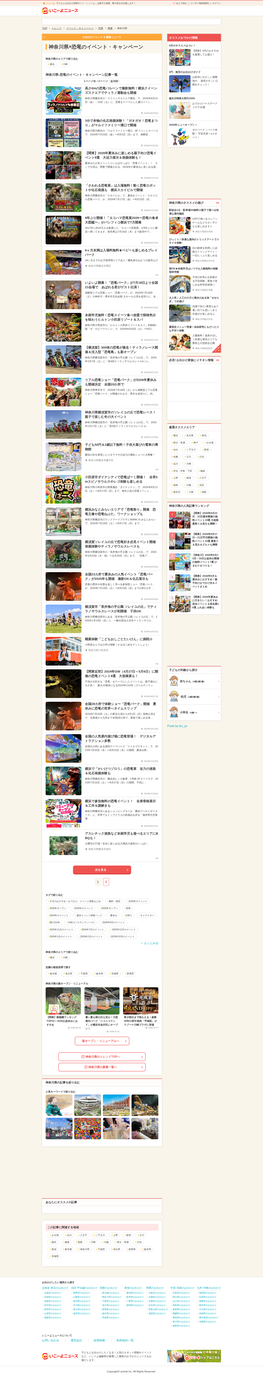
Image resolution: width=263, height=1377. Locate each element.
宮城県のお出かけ (52, 1297)
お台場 (55, 1235)
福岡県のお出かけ (207, 1293)
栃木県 (147, 1249)
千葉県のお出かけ (110, 1301)
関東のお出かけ (109, 1287)
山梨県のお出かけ (81, 1297)
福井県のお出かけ (81, 1313)
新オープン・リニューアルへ (100, 1040)
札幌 (175, 456)
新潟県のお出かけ (81, 1301)
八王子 (83, 1235)
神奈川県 (84, 1249)
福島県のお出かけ (52, 1317)
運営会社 (76, 1340)
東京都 (68, 1249)
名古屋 (189, 435)
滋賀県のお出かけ (157, 1313)
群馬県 (132, 1249)
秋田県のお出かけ (52, 1309)
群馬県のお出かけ (110, 1309)
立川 (141, 1235)
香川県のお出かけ (181, 1321)
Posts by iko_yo (177, 726)
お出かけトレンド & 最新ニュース (102, 37)
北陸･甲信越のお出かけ (84, 1287)
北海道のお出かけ (52, 1293)
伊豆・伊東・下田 (182, 471)
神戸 (195, 442)
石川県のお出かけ (81, 1305)
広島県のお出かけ (181, 1293)
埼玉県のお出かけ (110, 1305)
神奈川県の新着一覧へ (102, 1067)
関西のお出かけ (155, 1287)
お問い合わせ (50, 1340)
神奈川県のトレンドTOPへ (103, 1056)
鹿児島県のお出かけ (208, 1317)
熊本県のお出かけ (207, 1305)
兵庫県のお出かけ (157, 1301)
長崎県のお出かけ (207, 1301)
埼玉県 (116, 1249)
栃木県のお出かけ (110, 1313)
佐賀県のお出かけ (207, 1297)
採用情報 (99, 1340)
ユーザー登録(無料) (199, 3)
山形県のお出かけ (52, 1313)
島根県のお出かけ (181, 1309)
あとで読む (181, 3)
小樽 (191, 492)
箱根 (80, 1242)
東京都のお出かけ (110, 1293)
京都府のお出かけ (157, 1297)
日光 (139, 1242)
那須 (54, 1249)
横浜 (54, 1242)
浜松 (201, 485)
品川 (69, 1235)
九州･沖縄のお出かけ (209, 1287)
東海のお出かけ (133, 1287)
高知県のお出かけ (181, 1317)
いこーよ (51, 3)
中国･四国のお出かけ (182, 1287)
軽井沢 (176, 492)
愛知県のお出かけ (135, 1293)
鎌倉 (67, 1242)
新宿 (128, 1235)
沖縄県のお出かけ (207, 1321)
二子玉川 (100, 1235)
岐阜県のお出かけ (135, 1297)
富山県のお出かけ (81, 1309)
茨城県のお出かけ (110, 1317)
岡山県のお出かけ (181, 1297)
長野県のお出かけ (81, 1293)
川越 (106, 1242)
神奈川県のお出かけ (111, 1297)
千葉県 (101, 1249)
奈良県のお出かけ (157, 1305)
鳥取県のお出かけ (181, 1305)
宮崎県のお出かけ (207, 1313)
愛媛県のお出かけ (181, 1313)
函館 (204, 492)
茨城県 (55, 1256)
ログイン (216, 3)
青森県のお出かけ (52, 1301)
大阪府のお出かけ (157, 1293)
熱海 (188, 478)
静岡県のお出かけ (135, 1305)
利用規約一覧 (125, 1340)
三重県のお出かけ (135, 1301)
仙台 (175, 449)
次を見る (100, 869)
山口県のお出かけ (181, 1301)
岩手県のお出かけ (52, 1305)
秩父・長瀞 (123, 1242)
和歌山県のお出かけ (158, 1309)
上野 (115, 1235)
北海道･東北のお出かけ (55, 1287)
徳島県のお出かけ (181, 1326)
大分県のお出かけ (207, 1309)
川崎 (93, 1242)
